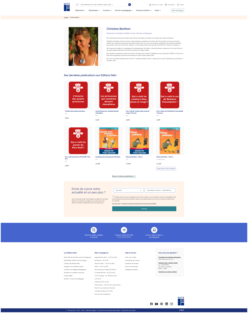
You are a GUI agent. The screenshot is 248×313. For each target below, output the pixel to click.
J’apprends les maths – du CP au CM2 (106, 257)
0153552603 (165, 265)
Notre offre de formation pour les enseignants (77, 257)
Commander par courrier (132, 260)
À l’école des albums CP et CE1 (104, 291)
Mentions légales (91, 310)
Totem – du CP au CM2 (101, 266)
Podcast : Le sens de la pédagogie (74, 279)
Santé (157, 10)
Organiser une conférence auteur (73, 266)
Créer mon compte (130, 257)
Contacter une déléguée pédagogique (75, 269)
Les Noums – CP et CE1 (101, 260)
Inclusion (106, 10)
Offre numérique (177, 10)
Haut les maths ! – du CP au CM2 (104, 263)
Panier (182, 5)
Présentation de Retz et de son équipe (75, 260)
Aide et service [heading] (130, 253)
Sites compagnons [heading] (101, 253)
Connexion (171, 5)
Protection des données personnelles (109, 310)
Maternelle (79, 10)
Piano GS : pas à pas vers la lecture (105, 288)
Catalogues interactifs (131, 269)
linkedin (166, 304)
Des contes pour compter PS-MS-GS (105, 269)
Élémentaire (93, 10)
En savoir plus (116, 203)
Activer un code (157, 5)
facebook (151, 304)
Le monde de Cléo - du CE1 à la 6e (105, 272)
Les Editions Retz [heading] (70, 253)
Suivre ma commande (131, 266)
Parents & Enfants (143, 10)
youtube (156, 304)
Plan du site (71, 310)
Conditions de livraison (132, 263)
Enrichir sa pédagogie (123, 10)
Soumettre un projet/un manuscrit (74, 272)
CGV (78, 310)
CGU (82, 310)
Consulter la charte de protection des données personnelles (138, 203)
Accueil (66, 17)
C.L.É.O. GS (98, 279)
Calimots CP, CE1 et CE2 (102, 282)
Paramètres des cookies (128, 310)
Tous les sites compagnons (102, 294)
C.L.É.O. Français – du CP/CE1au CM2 (106, 276)
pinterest (161, 304)
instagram (171, 304)
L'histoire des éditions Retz (72, 263)
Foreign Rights (68, 276)
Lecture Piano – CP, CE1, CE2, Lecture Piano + (108, 285)
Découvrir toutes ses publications (122, 176)
